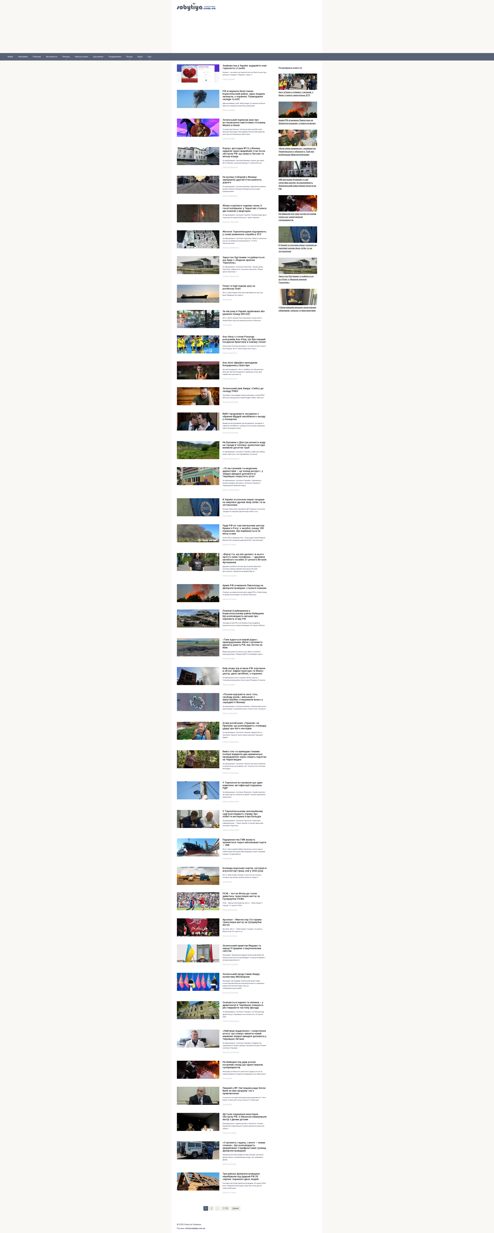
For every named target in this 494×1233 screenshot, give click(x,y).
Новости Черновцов (231, 458)
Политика (37, 57)
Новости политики (230, 402)
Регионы (66, 57)
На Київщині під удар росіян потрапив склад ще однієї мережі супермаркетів (297, 217)
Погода (129, 57)
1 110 (225, 1208)
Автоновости (51, 57)
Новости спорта (81, 57)
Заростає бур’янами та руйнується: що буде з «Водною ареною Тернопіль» (296, 279)
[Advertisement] (247, 34)
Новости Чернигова (231, 222)
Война (10, 57)
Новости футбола (230, 353)
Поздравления (115, 57)
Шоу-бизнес (98, 57)
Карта (140, 57)
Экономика (23, 57)
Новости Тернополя (231, 247)
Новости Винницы (230, 167)
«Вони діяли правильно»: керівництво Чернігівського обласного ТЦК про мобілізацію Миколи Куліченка (297, 151)
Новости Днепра (229, 544)
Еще (149, 57)
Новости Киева (229, 79)
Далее (235, 1208)
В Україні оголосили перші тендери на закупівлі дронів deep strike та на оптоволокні (298, 248)
